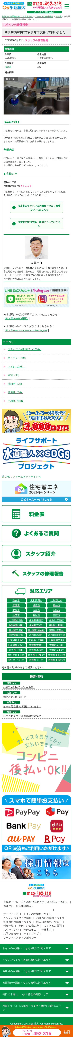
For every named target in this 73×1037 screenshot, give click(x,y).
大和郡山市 (56, 600)
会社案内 (46, 929)
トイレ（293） (16, 366)
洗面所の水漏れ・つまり (17, 921)
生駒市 (56, 610)
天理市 (16, 605)
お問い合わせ (11, 933)
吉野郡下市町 (16, 650)
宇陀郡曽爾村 (56, 630)
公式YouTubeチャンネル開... (19, 687)
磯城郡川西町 (56, 625)
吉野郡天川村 (56, 650)
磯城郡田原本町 (36, 630)
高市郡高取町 (36, 635)
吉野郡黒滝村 (36, 650)
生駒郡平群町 (36, 620)
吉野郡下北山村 (56, 655)
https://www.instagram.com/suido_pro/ (26, 330)
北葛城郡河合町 (16, 645)
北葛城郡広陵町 (56, 640)
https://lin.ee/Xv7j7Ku (16, 318)
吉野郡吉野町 (36, 645)
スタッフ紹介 (11, 929)
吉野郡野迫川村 (16, 655)
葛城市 (36, 615)
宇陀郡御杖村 (16, 635)
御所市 (36, 610)
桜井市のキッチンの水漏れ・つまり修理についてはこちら (39, 207)
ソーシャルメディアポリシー (19, 937)
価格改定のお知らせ (14, 697)
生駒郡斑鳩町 (16, 625)
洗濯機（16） (15, 392)
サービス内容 (11, 914)
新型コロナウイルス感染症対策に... (23, 716)
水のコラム (30, 929)
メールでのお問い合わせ (44, 12)
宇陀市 (56, 615)
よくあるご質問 (53, 925)
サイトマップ (31, 933)
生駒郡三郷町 (56, 620)
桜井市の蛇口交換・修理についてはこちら (39, 224)
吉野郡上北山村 (16, 660)
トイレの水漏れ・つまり (38, 914)
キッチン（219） (17, 358)
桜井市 (8, 67)
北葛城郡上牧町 (16, 640)
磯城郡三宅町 (16, 630)
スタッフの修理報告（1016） (24, 349)
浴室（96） (14, 375)
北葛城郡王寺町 (36, 640)
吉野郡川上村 (36, 660)
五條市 (16, 610)
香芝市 (16, 615)
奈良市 (16, 600)
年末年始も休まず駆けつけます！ (22, 706)
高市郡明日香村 (56, 635)
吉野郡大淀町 (56, 645)
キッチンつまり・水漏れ (17, 917)
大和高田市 (36, 600)
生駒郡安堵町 (36, 625)
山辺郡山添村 (16, 620)
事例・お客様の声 (29, 925)
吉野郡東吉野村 (56, 660)
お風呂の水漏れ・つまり (50, 917)
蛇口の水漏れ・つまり (49, 921)
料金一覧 (8, 925)
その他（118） (16, 401)
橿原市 (36, 605)
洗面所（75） (15, 383)
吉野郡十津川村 (36, 655)
